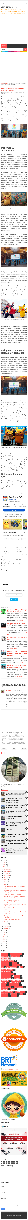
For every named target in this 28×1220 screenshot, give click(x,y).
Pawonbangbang (14, 982)
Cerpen (14, 962)
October (6, 873)
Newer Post (4, 748)
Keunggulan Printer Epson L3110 (16, 624)
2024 (4, 865)
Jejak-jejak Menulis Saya (7, 973)
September (7, 875)
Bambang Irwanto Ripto (9, 7)
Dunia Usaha (16, 965)
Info (21, 967)
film (2, 967)
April (5, 922)
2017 (4, 941)
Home (14, 748)
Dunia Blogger (5, 965)
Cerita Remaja (4, 962)
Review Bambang (19, 987)
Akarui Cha (9, 690)
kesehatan (16, 976)
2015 (4, 945)
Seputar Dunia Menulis (6, 991)
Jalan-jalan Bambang (6, 969)
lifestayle (17, 978)
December (7, 869)
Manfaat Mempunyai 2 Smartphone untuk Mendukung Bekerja (17, 666)
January (6, 928)
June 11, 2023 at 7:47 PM (18, 690)
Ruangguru (4, 989)
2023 (4, 867)
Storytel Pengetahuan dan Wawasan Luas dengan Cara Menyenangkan (14, 850)
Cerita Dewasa (4, 958)
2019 (4, 937)
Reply (7, 706)
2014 (4, 947)
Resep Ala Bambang (6, 987)
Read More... (20, 620)
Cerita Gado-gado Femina (7, 960)
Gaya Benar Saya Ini (11, 967)
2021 (4, 932)
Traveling (13, 996)
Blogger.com (16, 1216)
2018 (4, 939)
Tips (21, 993)
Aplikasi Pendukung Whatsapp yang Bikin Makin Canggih (17, 611)
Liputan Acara (4, 980)
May (5, 884)
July (5, 879)
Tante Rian (9, 829)
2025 (4, 862)
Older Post (24, 748)
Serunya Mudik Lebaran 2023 (12, 919)
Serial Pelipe (4, 993)
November (7, 871)
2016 (4, 943)
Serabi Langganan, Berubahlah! (12, 894)
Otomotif (3, 982)
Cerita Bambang (15, 956)
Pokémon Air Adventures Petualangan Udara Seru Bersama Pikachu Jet (17, 653)
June (5, 882)
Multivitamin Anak (16, 980)
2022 (4, 930)
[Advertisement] (14, 29)
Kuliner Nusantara (6, 978)
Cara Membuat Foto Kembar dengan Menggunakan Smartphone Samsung (14, 800)
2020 (4, 934)
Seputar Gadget (20, 991)
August (6, 877)
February (6, 926)
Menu (4, 45)
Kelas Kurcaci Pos (5, 976)
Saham (12, 989)
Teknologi (3, 93)
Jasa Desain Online (5, 971)
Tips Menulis (4, 996)
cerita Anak (4, 956)
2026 (4, 860)
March (6, 924)
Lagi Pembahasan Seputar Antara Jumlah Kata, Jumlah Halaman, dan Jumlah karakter (16, 823)
